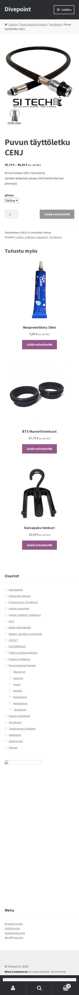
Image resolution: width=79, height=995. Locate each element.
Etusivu (13, 24)
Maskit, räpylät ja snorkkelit (25, 634)
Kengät (17, 690)
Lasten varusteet (19, 608)
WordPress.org (14, 937)
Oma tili (13, 988)
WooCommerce (16, 972)
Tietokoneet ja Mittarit (22, 728)
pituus (9, 195)
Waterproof (16, 741)
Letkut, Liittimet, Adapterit (32, 237)
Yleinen (13, 747)
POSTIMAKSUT (17, 646)
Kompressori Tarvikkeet (23, 602)
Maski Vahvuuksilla (20, 627)
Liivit (11, 621)
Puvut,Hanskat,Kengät (33, 24)
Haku (39, 988)
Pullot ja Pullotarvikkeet (23, 652)
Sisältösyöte (12, 928)
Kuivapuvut (20, 697)
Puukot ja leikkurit (19, 659)
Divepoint (18, 9)
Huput (16, 684)
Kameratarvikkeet (20, 596)
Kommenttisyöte (15, 933)
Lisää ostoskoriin (57, 214)
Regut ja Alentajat (19, 716)
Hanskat (18, 678)
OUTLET (13, 640)
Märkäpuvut (20, 703)
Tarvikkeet (55, 24)
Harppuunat (16, 589)
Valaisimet (15, 735)
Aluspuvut (19, 671)
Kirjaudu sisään (14, 924)
